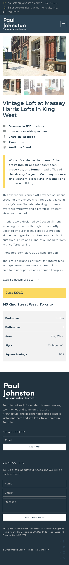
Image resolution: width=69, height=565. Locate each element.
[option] (34, 56)
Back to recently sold (18, 280)
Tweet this (16, 142)
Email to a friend (19, 147)
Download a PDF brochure (26, 126)
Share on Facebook (21, 136)
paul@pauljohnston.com (24, 3)
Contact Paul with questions (27, 131)
